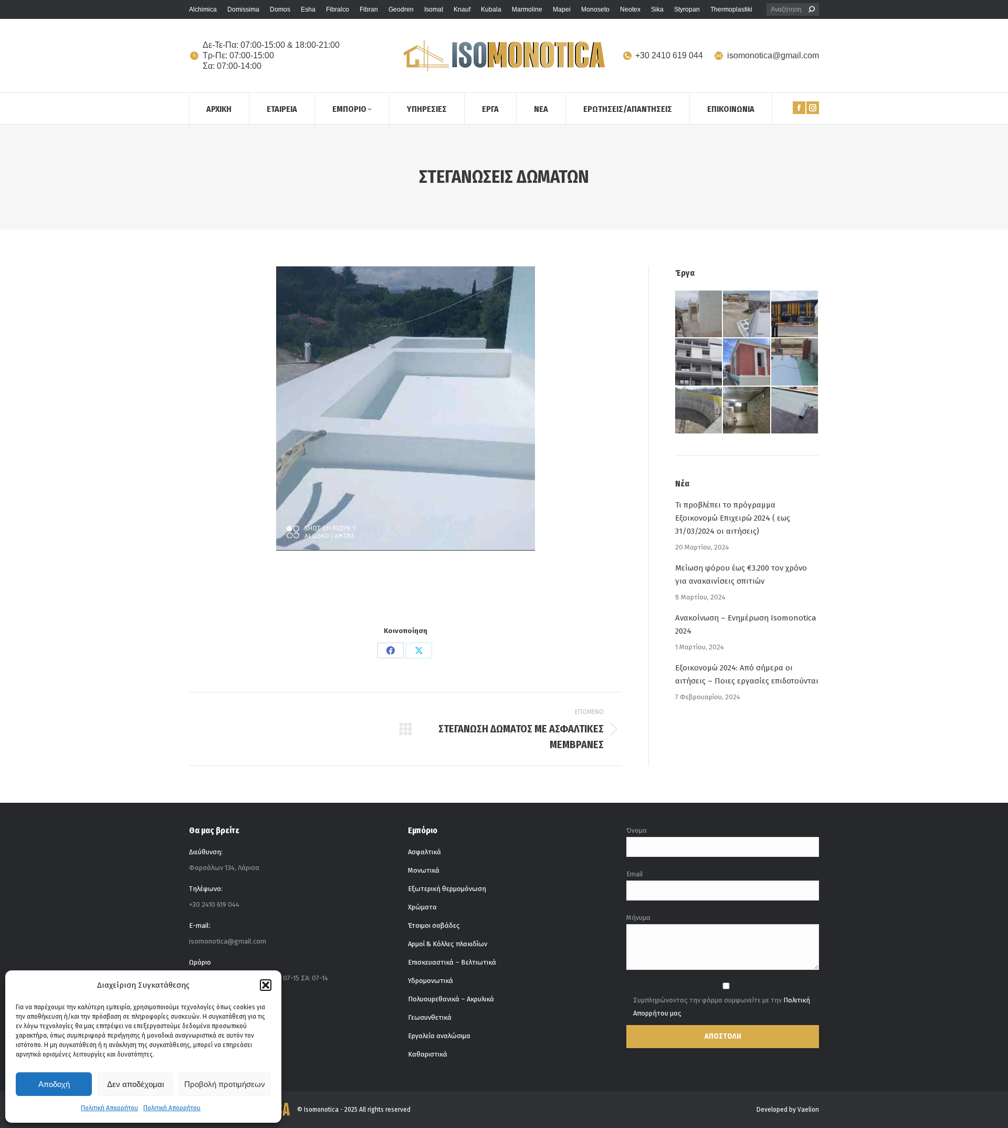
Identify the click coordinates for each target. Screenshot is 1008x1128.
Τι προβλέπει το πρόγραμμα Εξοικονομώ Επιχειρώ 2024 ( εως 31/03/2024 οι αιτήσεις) (732, 518)
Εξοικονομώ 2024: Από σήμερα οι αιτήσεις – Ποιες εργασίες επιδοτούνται (746, 674)
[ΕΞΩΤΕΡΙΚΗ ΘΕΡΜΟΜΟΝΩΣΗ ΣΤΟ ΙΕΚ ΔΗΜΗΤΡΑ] (795, 314)
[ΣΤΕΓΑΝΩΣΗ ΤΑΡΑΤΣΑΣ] (747, 314)
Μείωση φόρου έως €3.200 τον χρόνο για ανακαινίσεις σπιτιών (741, 574)
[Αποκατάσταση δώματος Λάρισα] (699, 314)
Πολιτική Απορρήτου (109, 1108)
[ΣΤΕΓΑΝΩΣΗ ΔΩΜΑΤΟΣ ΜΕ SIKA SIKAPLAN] (795, 362)
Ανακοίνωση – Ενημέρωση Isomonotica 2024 (745, 624)
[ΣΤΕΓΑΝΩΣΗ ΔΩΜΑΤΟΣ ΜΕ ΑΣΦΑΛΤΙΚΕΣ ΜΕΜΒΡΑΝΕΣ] (795, 410)
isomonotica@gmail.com (773, 55)
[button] (265, 985)
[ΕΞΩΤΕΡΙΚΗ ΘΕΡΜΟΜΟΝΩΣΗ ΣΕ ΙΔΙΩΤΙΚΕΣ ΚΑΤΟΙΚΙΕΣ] (747, 362)
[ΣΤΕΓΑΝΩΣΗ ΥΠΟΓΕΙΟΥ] (747, 410)
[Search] (811, 9)
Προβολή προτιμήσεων (224, 1084)
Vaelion (808, 1109)
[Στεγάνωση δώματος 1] (405, 408)
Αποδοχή (54, 1084)
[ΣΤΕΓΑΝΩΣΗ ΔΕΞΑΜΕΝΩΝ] (699, 410)
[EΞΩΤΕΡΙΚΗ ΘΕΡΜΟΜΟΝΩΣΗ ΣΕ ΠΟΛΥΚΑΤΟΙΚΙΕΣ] (699, 362)
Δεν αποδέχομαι (135, 1084)
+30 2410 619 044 (669, 55)
